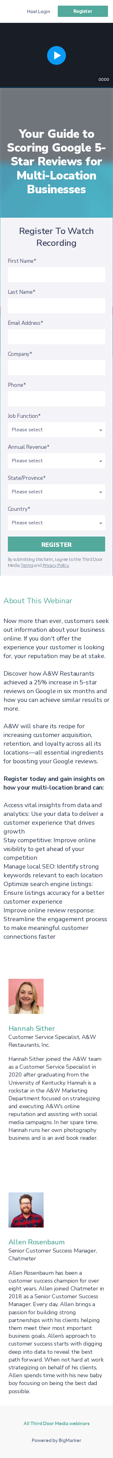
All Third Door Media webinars (56, 1423)
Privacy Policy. (56, 565)
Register (82, 11)
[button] (56, 55)
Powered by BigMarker (56, 1440)
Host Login (38, 11)
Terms (27, 565)
